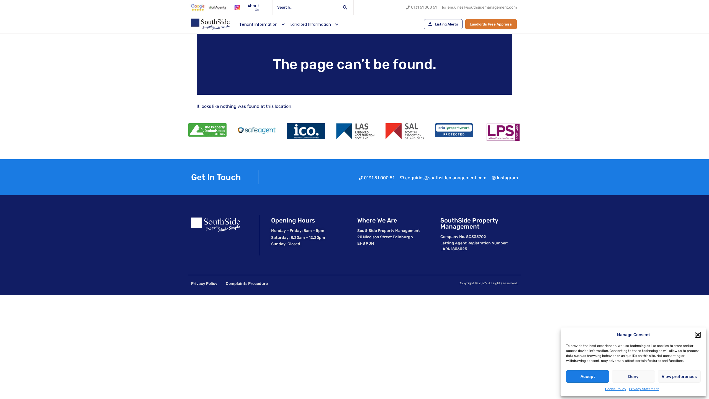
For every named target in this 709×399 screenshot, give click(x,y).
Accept (587, 376)
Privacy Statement (644, 389)
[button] (698, 334)
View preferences (679, 376)
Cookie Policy (615, 389)
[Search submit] (345, 7)
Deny (633, 376)
